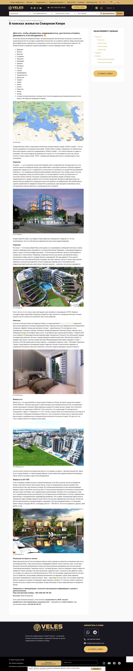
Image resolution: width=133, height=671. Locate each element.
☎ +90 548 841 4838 (56, 8)
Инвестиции (102, 43)
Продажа (98, 37)
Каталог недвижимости (17, 2)
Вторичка (101, 40)
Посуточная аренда (105, 62)
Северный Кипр (41, 2)
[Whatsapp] (101, 8)
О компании (80, 2)
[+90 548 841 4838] (85, 639)
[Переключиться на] (100, 2)
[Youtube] (40, 8)
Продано (98, 53)
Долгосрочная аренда (106, 59)
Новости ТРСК (71, 2)
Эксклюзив (102, 49)
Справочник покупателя (56, 2)
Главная (13, 20)
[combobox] (20, 13)
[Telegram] (34, 8)
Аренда (97, 56)
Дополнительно (108, 13)
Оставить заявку (79, 7)
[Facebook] (31, 8)
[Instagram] (37, 8)
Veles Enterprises (66, 323)
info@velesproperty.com (95, 643)
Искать (119, 13)
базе (20, 165)
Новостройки (102, 46)
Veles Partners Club (91, 2)
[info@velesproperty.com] (85, 643)
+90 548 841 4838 (93, 639)
